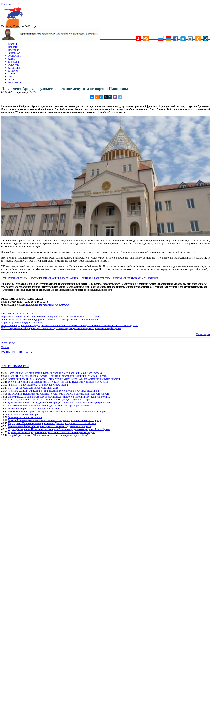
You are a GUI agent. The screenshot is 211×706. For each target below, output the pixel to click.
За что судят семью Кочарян (23, 414)
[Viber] (115, 97)
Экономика (14, 55)
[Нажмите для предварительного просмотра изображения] (105, 235)
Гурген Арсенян (17, 277)
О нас (11, 79)
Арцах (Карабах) (132, 277)
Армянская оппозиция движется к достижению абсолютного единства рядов (51, 432)
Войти (5, 347)
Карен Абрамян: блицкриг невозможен (23, 322)
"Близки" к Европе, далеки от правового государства (38, 384)
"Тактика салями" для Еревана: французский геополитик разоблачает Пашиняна (53, 390)
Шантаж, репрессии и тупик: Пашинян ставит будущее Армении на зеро (49, 399)
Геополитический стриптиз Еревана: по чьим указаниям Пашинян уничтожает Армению (58, 381)
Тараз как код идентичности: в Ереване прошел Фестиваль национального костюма (55, 372)
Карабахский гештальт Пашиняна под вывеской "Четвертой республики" (49, 405)
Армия (11, 58)
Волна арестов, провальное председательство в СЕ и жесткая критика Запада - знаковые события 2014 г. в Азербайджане (69, 325)
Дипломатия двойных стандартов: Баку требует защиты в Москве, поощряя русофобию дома (60, 402)
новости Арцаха (69, 277)
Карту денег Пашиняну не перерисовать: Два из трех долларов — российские (52, 423)
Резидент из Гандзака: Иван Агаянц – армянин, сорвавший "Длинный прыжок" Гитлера (58, 375)
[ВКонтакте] (92, 97)
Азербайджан (151, 277)
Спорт (11, 73)
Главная (12, 43)
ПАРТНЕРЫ (15, 82)
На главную (203, 334)
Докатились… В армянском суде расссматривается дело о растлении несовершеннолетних (59, 396)
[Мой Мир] (101, 97)
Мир (10, 76)
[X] (106, 97)
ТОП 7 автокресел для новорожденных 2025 (33, 387)
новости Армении (48, 277)
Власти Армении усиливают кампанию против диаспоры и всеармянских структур (55, 420)
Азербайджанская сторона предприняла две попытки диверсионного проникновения (49, 319)
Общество (13, 64)
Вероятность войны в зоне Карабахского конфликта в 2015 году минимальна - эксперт (50, 316)
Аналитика (14, 67)
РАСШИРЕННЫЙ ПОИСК (16, 352)
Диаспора (13, 61)
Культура (13, 70)
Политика (13, 49)
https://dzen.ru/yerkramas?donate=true (47, 304)
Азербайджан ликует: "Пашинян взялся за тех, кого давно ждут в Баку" (48, 435)
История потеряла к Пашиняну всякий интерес (34, 408)
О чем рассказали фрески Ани (25, 417)
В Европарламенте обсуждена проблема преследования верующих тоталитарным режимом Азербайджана (61, 328)
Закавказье (14, 52)
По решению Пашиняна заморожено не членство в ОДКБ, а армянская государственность (58, 393)
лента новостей (15, 366)
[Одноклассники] (97, 97)
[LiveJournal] (110, 97)
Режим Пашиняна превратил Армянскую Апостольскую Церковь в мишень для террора (57, 411)
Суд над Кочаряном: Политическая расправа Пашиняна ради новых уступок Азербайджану (59, 429)
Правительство (100, 277)
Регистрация (8, 342)
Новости (13, 46)
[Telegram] (120, 97)
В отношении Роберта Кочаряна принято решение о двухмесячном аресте (49, 426)
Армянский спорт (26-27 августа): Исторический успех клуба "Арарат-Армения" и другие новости (64, 378)
